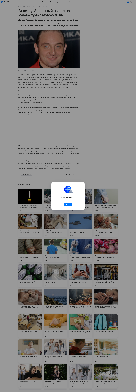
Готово (68, 205)
